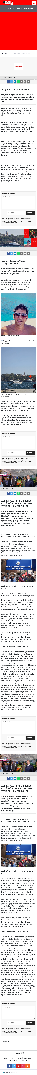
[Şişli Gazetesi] (8, 2)
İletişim (19, 1058)
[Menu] (33, 3)
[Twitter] (11, 81)
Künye (13, 1058)
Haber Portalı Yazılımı (10, 1072)
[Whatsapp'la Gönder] (18, 81)
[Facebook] (8, 81)
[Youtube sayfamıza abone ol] (18, 1066)
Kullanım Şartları (13, 1060)
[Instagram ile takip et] (23, 1066)
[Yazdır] (25, 81)
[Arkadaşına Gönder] (21, 81)
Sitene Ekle (24, 1060)
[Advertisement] (18, 31)
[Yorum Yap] (28, 81)
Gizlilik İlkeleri (27, 1058)
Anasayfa (6, 1058)
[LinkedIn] (15, 81)
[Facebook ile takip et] (9, 1066)
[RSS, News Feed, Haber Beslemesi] (27, 1066)
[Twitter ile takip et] (14, 1066)
